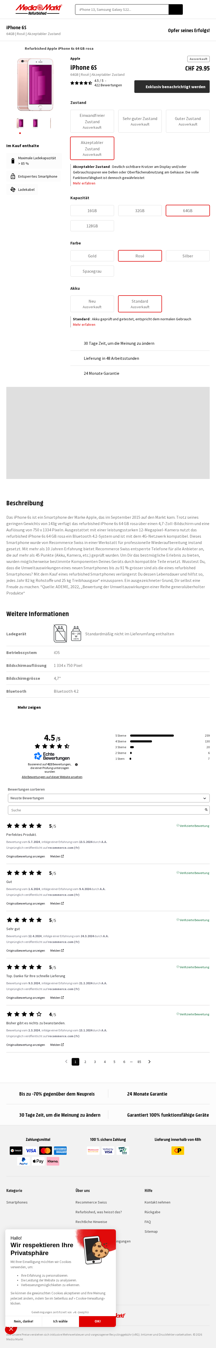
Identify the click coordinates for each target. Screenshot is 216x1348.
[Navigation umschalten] (8, 9)
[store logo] (39, 9)
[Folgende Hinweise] (149, 1062)
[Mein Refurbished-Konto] (197, 9)
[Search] (176, 9)
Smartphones (17, 1202)
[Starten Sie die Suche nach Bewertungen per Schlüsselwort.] (206, 810)
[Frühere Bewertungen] (66, 1061)
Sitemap (151, 1231)
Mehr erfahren (84, 183)
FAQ (148, 1221)
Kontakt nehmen (157, 1202)
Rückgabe (152, 1212)
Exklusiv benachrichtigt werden (175, 86)
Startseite (8, 48)
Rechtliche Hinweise (91, 1221)
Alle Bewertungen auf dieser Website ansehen (52, 777)
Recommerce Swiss (91, 1202)
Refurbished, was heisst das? (99, 1212)
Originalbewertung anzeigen (25, 856)
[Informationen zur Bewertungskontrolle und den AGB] (76, 764)
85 (139, 1061)
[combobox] (121, 9)
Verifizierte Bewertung (194, 825)
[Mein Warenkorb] (207, 9)
